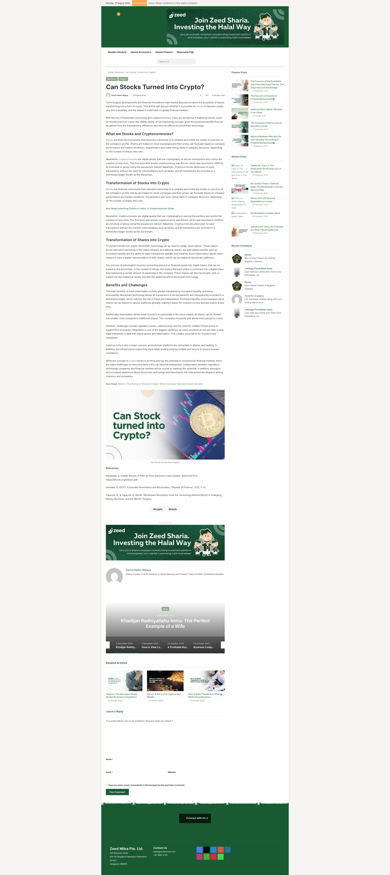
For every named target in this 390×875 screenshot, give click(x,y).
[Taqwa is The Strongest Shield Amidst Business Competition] (124, 681)
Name (109, 759)
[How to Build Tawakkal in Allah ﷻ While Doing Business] (206, 681)
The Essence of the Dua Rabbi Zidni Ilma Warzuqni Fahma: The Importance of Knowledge (267, 84)
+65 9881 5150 (160, 855)
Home (110, 72)
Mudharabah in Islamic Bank (265, 213)
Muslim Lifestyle (117, 52)
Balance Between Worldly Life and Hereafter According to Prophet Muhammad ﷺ (266, 139)
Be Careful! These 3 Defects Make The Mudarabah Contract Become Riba (267, 186)
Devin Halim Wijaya (119, 95)
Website (172, 772)
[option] (165, 623)
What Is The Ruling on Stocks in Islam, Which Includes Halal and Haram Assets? (160, 383)
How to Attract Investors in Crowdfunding (168, 3)
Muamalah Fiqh (185, 52)
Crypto (123, 79)
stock (173, 509)
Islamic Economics (141, 52)
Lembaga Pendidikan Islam (258, 268)
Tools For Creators (254, 296)
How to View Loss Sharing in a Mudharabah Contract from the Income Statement (165, 623)
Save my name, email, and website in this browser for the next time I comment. (146, 785)
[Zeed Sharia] (134, 22)
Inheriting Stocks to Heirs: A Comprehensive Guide (146, 208)
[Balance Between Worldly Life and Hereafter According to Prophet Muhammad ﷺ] (240, 140)
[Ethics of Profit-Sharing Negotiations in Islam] (240, 203)
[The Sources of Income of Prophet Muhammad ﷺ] (240, 100)
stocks (200, 106)
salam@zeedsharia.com (164, 851)
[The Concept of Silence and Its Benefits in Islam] (240, 127)
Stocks (110, 139)
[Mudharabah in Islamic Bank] (240, 217)
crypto (132, 360)
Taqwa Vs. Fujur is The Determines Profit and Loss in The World (266, 168)
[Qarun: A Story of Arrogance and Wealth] (165, 681)
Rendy (248, 254)
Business (119, 72)
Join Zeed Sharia (165, 523)
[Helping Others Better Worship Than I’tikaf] (240, 113)
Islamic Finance (164, 52)
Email (109, 772)
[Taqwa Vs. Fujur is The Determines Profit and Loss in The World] (240, 172)
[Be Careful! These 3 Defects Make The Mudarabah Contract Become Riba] (240, 187)
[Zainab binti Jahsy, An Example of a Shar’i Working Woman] (240, 231)
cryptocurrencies (128, 159)
